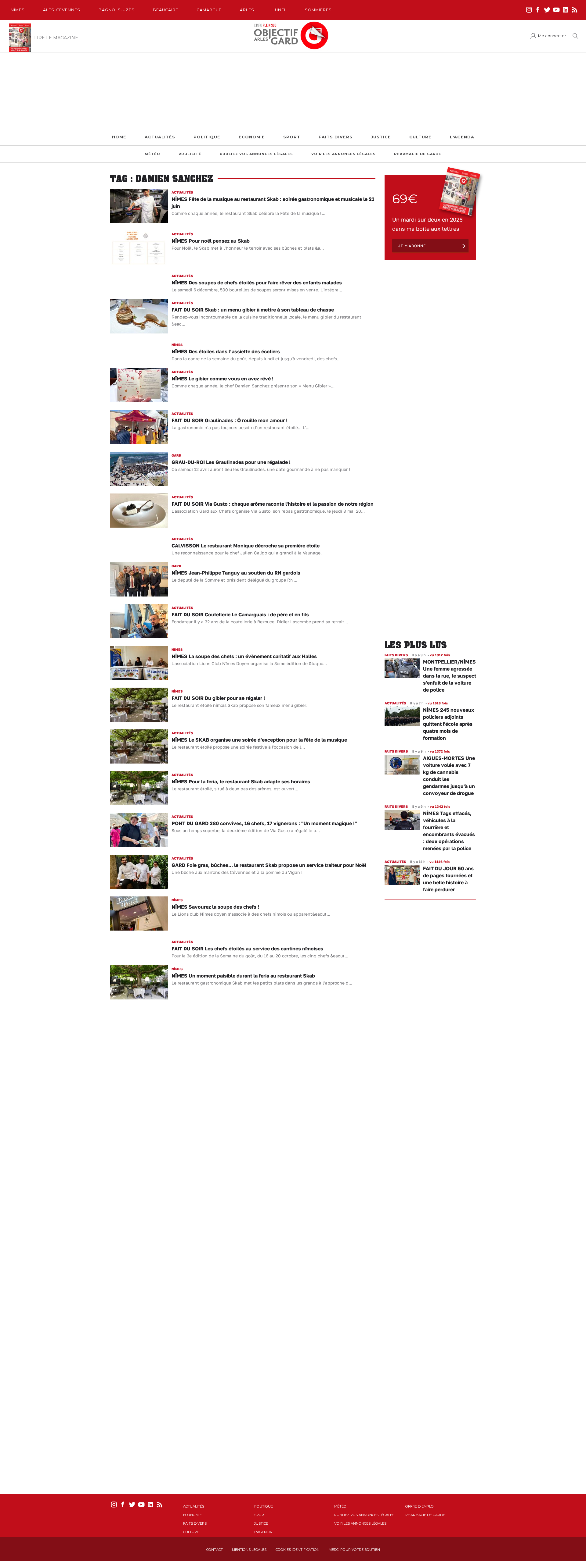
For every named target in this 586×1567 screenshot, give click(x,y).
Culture (420, 137)
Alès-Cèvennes (61, 10)
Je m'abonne (412, 246)
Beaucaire (165, 10)
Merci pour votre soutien (354, 1549)
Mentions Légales (249, 1549)
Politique (207, 137)
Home (119, 137)
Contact (214, 1549)
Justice (381, 137)
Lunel (280, 10)
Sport (291, 137)
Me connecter (552, 36)
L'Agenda (462, 137)
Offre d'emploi (420, 1506)
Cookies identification (298, 1549)
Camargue (209, 10)
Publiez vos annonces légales (256, 154)
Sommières (318, 10)
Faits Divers (336, 137)
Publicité (190, 154)
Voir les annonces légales (343, 154)
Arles (247, 10)
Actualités (160, 137)
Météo (152, 154)
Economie (252, 137)
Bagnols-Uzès (117, 10)
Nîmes (18, 10)
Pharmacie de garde (417, 154)
